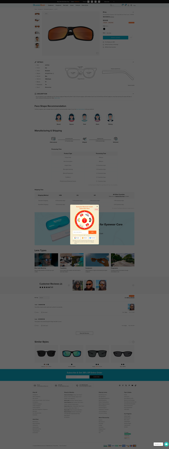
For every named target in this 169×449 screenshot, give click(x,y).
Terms (96, 209)
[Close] (97, 206)
